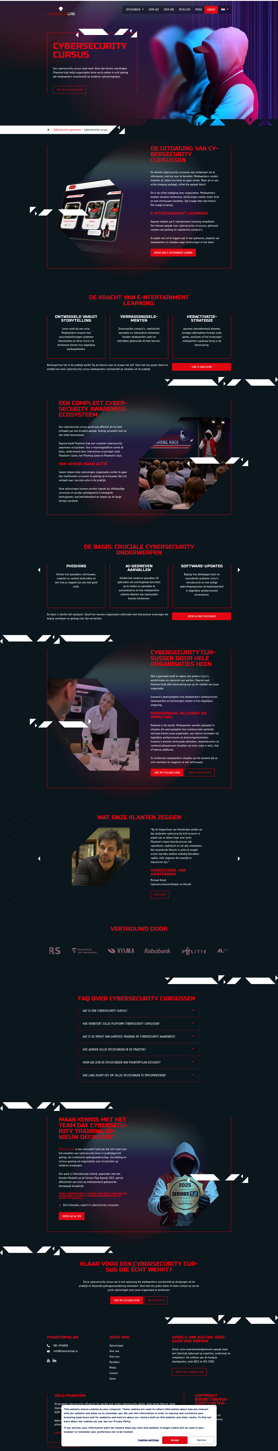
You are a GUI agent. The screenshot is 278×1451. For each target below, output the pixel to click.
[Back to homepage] (61, 9)
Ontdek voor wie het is (199, 772)
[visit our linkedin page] (55, 1360)
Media (198, 9)
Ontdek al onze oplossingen (202, 616)
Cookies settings (148, 1440)
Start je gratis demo (202, 367)
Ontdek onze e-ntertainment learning (173, 252)
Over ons (169, 9)
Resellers (184, 9)
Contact (211, 9)
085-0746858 (60, 1345)
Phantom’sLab (67, 1149)
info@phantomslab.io (65, 1351)
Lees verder (160, 894)
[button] (40, 570)
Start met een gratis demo (69, 89)
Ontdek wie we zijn (71, 1216)
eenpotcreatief (76, 1446)
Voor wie (154, 9)
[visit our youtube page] (50, 1360)
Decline (201, 1440)
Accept (175, 1440)
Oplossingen (133, 9)
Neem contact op (156, 1300)
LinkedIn (59, 1433)
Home (48, 130)
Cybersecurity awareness (67, 129)
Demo (112, 1378)
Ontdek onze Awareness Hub (189, 1372)
